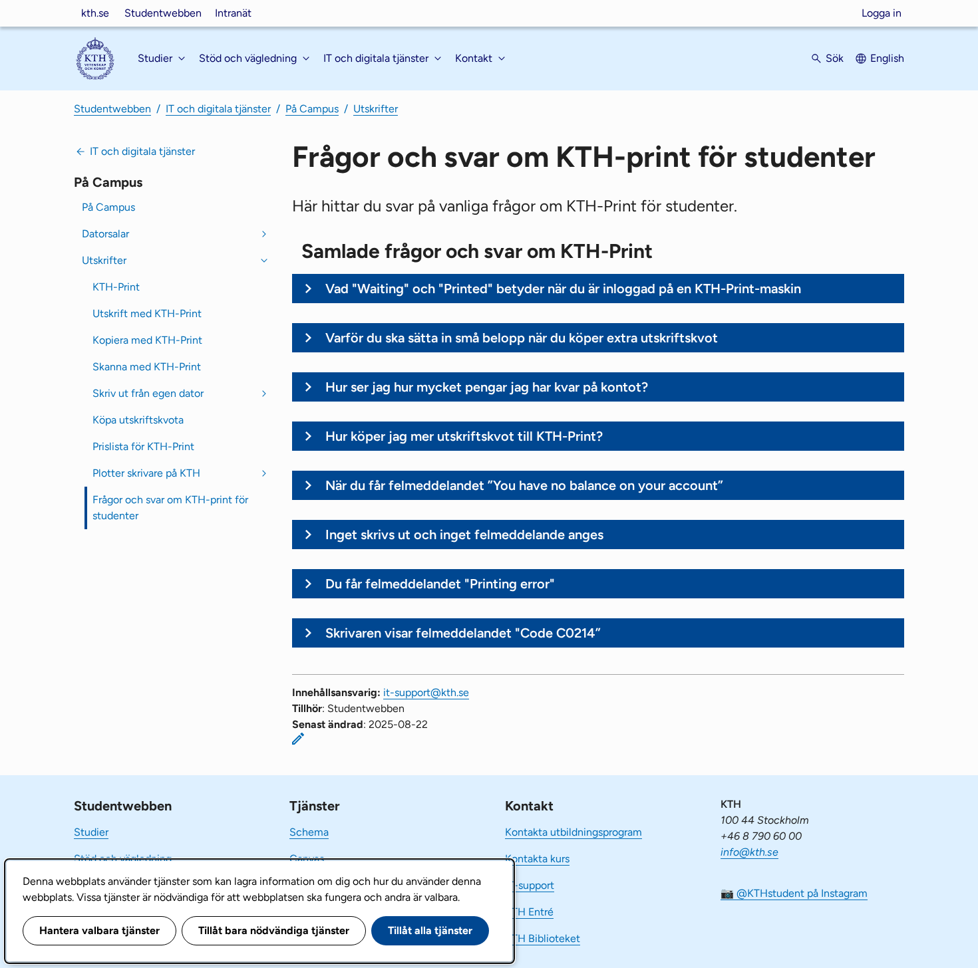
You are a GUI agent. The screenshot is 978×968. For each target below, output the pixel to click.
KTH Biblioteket (542, 938)
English (887, 58)
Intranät (233, 13)
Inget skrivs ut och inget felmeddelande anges (464, 535)
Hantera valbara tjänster (99, 930)
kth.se (95, 13)
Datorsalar (105, 233)
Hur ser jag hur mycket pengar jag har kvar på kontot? (486, 387)
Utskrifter (375, 108)
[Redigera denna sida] (298, 739)
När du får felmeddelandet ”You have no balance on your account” (524, 485)
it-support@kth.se (426, 692)
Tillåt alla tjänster (430, 930)
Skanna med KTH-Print (146, 366)
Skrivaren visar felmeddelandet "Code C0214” (463, 633)
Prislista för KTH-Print (143, 446)
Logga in (881, 13)
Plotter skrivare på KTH (146, 473)
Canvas (306, 858)
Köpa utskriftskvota (138, 420)
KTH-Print (116, 287)
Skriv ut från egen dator (148, 393)
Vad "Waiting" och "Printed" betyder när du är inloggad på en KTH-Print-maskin (563, 289)
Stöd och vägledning (123, 858)
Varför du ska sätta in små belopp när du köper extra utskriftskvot (521, 338)
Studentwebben (163, 13)
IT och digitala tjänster (218, 108)
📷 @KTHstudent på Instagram (794, 893)
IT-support (529, 885)
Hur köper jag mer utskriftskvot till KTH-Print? (464, 436)
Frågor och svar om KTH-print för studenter (170, 507)
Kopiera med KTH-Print (147, 340)
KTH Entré (529, 912)
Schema (309, 832)
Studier (91, 832)
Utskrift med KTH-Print (147, 313)
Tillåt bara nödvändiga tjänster (273, 930)
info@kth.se (749, 852)
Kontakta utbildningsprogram (573, 832)
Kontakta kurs (537, 858)
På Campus (312, 108)
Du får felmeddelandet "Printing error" (440, 584)
